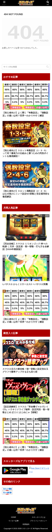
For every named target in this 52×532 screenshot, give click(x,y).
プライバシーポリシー (38, 521)
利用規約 (26, 524)
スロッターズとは (38, 517)
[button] (47, 66)
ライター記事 (13, 521)
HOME (13, 517)
